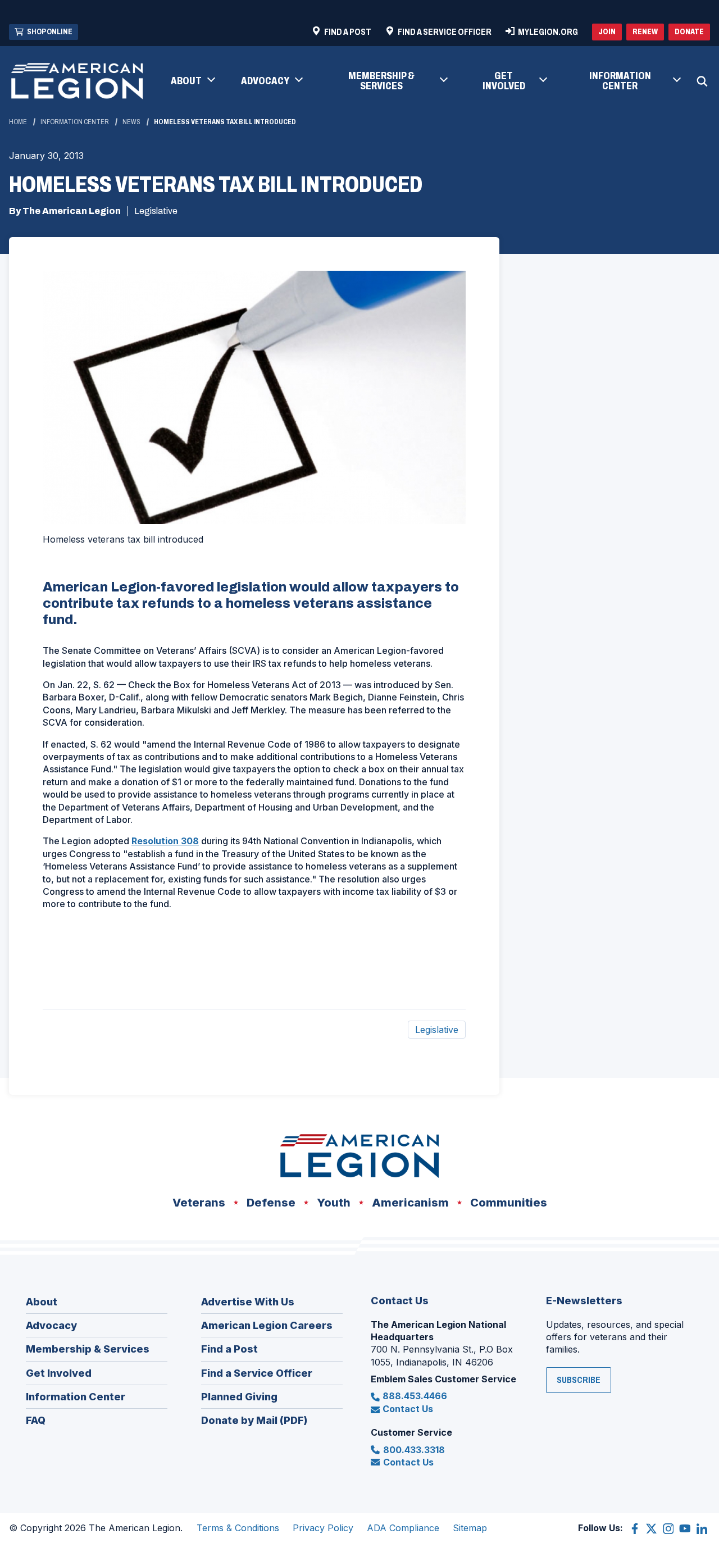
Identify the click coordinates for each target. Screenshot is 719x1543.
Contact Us (408, 1408)
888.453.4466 (415, 1395)
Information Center (74, 122)
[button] (192, 81)
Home (18, 122)
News (131, 122)
